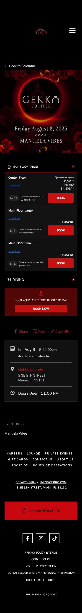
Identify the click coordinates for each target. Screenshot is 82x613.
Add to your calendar (34, 356)
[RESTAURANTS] (41, 279)
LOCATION (20, 465)
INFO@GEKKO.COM (53, 482)
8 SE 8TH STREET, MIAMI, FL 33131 (42, 487)
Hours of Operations (52, 465)
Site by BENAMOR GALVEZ (41, 594)
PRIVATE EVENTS (59, 453)
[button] (72, 31)
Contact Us (43, 459)
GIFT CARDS (18, 459)
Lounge (33, 453)
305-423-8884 (26, 482)
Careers (15, 453)
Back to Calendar (22, 65)
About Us (65, 459)
